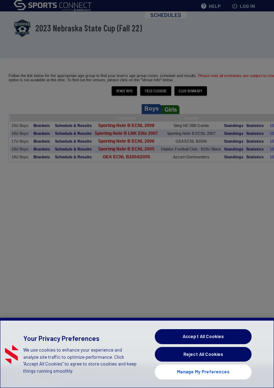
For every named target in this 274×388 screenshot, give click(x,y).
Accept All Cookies (203, 336)
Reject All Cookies (203, 354)
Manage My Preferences (203, 371)
